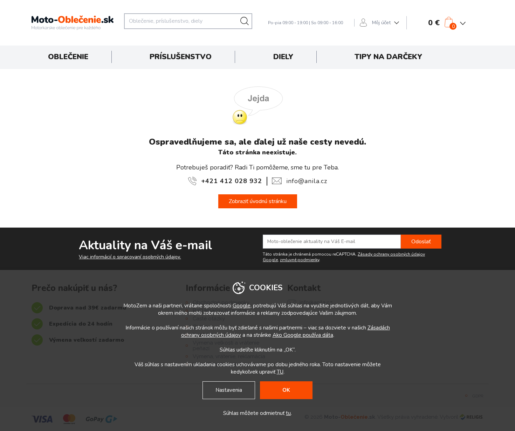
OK (286, 390)
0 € (434, 23)
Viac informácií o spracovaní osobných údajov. (130, 257)
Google (241, 305)
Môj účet (381, 22)
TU (280, 371)
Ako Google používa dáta (303, 335)
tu (288, 413)
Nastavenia (228, 390)
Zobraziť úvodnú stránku (258, 201)
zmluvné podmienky (299, 260)
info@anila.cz (306, 181)
